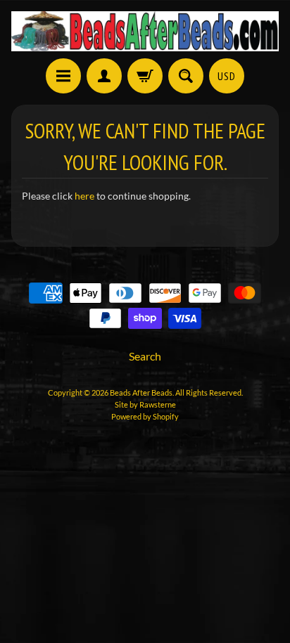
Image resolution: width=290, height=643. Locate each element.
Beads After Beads (141, 392)
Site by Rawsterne (145, 404)
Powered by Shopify (145, 416)
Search (145, 356)
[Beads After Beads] (145, 31)
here (84, 196)
